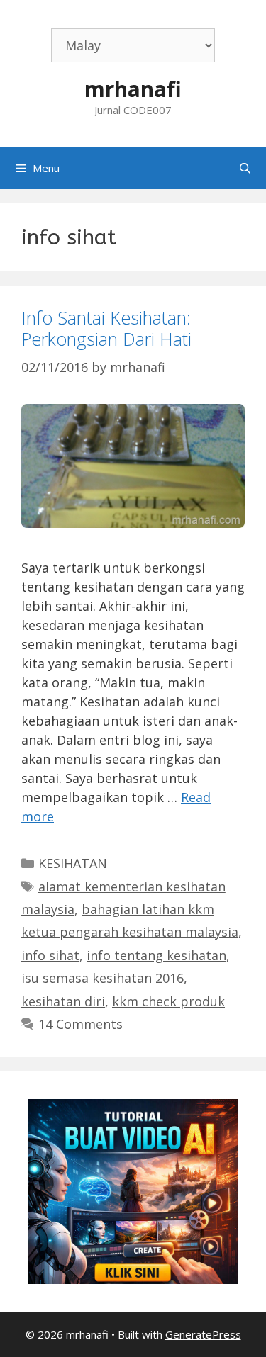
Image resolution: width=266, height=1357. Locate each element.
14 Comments (80, 1023)
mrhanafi (133, 88)
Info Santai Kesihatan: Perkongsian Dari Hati (106, 328)
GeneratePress (203, 1334)
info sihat (50, 955)
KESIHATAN (72, 863)
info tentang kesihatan (156, 955)
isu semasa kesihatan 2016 (102, 977)
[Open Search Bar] (245, 168)
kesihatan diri (63, 1001)
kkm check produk (168, 1001)
